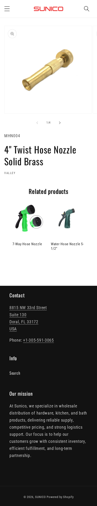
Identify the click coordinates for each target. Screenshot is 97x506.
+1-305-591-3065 (38, 340)
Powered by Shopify (60, 497)
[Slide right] (60, 123)
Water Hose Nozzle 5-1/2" (67, 246)
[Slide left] (37, 123)
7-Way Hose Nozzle (27, 244)
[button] (7, 9)
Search (14, 373)
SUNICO (40, 497)
